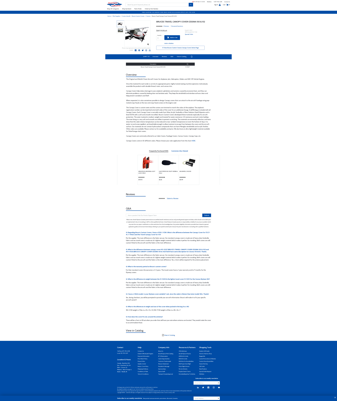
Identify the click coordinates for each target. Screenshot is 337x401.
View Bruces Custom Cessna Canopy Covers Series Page (181, 48)
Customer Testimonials (164, 361)
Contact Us (227, 1)
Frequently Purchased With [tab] (158, 151)
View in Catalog (181, 56)
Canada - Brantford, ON (123, 363)
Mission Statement (163, 364)
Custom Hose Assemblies (206, 361)
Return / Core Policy (143, 366)
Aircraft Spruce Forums (185, 353)
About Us (160, 351)
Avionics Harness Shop (205, 353)
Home (109, 16)
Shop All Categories (113, 9)
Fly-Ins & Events (183, 369)
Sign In (216, 5)
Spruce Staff (161, 371)
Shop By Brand (126, 9)
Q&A (171, 56)
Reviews (164, 56)
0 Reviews (166, 26)
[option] (137, 34)
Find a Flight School (184, 366)
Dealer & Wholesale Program (145, 353)
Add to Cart (173, 37)
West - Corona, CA (122, 367)
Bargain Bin (202, 356)
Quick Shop (148, 180)
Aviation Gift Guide (204, 351)
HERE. (194, 141)
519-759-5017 (124, 353)
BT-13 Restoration (163, 356)
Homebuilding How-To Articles (187, 374)
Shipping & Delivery (143, 369)
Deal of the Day (203, 364)
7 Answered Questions (177, 26)
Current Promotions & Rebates (207, 359)
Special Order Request (205, 371)
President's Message (163, 366)
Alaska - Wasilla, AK (122, 371)
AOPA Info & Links (183, 356)
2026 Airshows (183, 351)
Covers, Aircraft (126, 16)
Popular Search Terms (185, 371)
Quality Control (142, 364)
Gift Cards (202, 366)
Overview (155, 56)
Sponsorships (162, 369)
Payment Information (143, 356)
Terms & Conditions (143, 374)
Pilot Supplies (116, 16)
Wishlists (209, 1)
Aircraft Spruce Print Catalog (165, 353)
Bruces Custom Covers (138, 16)
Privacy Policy (141, 361)
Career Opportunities (164, 359)
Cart (226, 5)
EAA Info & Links (183, 359)
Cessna (148, 16)
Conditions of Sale (143, 371)
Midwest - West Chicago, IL (124, 369)
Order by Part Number (151, 9)
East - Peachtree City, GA (123, 365)
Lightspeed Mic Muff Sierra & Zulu (168, 172)
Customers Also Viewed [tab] (179, 151)
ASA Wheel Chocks (185, 171)
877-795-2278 (126, 351)
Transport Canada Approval (165, 374)
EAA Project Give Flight (185, 364)
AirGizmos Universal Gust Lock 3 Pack (146, 172)
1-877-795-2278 (218, 1)
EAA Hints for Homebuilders (186, 361)
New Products (203, 369)
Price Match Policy (142, 359)
